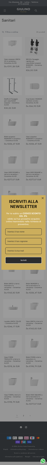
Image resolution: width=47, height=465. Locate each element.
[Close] (43, 198)
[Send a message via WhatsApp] (43, 461)
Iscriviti (24, 260)
